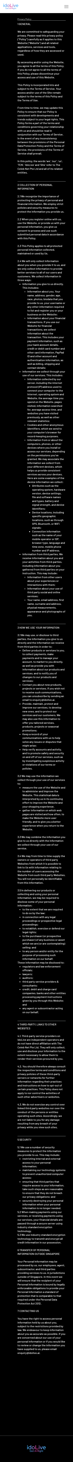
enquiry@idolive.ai (43, 699)
